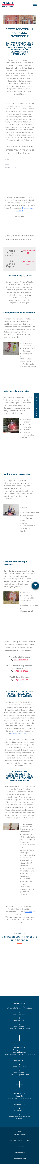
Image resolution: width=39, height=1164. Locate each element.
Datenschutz (19, 1153)
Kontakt (28, 912)
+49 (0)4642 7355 (29, 262)
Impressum (20, 1147)
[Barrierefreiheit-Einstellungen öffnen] (35, 585)
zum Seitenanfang (20, 1133)
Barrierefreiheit (19, 1159)
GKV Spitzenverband (19, 733)
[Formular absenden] (19, 217)
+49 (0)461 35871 (21, 660)
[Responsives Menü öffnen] (34, 4)
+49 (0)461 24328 (21, 671)
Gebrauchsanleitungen (20, 1140)
